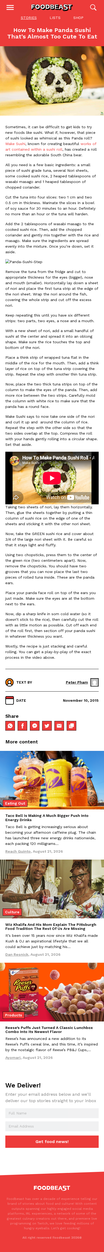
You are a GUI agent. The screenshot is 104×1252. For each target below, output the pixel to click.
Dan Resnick (16, 954)
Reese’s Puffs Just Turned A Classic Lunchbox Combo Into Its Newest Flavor (49, 1029)
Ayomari (13, 1057)
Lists (55, 17)
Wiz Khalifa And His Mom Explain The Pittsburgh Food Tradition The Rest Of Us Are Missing (50, 926)
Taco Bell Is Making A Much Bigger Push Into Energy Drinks (47, 817)
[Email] (59, 726)
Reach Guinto (18, 851)
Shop (78, 17)
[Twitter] (47, 726)
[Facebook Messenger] (34, 726)
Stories (29, 17)
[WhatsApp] (10, 726)
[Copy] (71, 726)
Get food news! (52, 1141)
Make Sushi (15, 144)
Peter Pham (77, 682)
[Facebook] (22, 726)
